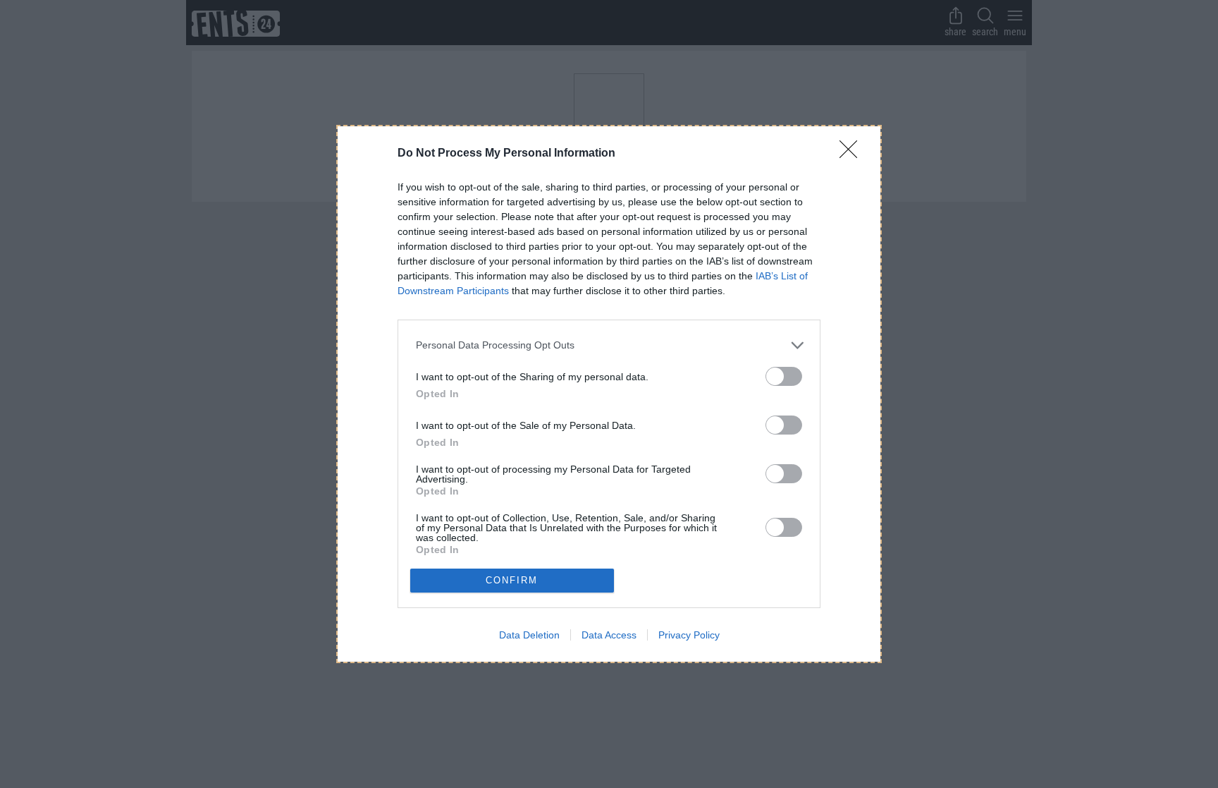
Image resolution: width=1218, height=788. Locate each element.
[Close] (852, 153)
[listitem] (609, 345)
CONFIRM (512, 580)
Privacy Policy (689, 635)
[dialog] (609, 394)
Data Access (609, 635)
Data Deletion (529, 635)
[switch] (783, 376)
